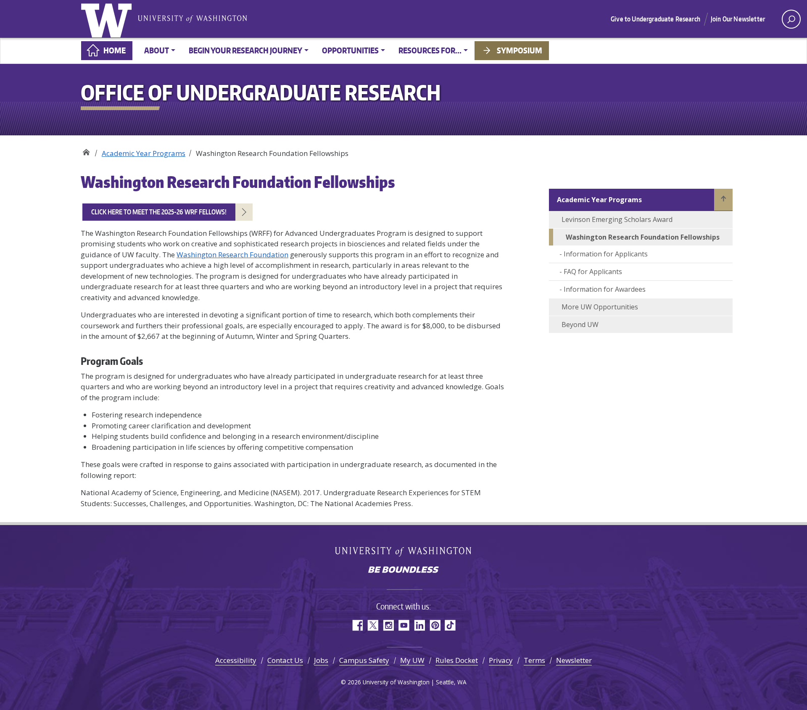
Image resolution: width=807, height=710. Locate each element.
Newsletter (574, 660)
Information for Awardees (605, 289)
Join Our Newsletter (738, 19)
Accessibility (235, 660)
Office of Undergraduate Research (86, 150)
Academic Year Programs (143, 153)
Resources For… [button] (430, 50)
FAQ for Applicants (593, 271)
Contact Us (285, 660)
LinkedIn (419, 625)
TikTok (450, 625)
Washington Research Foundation (232, 254)
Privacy (501, 660)
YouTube (403, 625)
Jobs (321, 660)
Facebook (357, 625)
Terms (534, 660)
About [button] (156, 50)
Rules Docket (456, 660)
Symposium (519, 50)
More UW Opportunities (600, 306)
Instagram (388, 625)
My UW (412, 660)
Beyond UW (580, 324)
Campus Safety (364, 660)
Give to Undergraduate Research (655, 19)
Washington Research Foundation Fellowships (643, 237)
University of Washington (108, 19)
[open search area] (791, 19)
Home (114, 50)
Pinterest (434, 625)
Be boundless (403, 570)
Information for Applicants (606, 254)
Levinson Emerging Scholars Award (617, 219)
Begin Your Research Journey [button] (245, 50)
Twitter (372, 625)
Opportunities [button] (350, 50)
